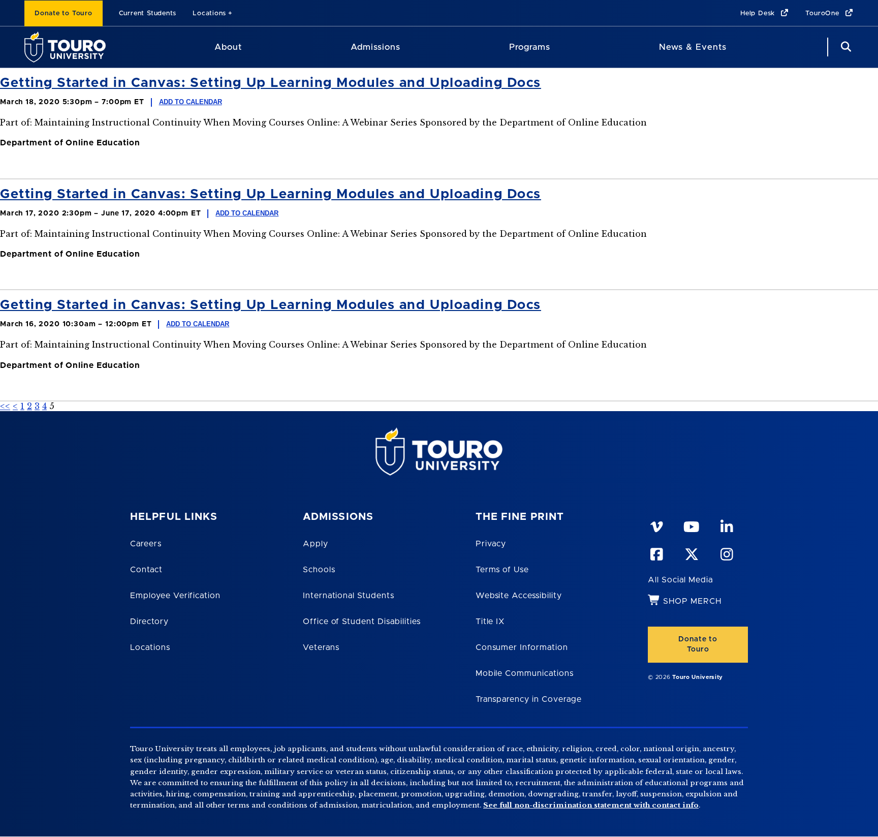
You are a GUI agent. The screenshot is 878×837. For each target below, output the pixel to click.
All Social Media (680, 580)
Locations (209, 13)
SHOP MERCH (692, 601)
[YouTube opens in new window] (691, 525)
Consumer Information (522, 647)
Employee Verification (175, 596)
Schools (319, 570)
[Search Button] (844, 47)
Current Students (147, 13)
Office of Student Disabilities (362, 621)
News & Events (693, 47)
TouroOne (823, 13)
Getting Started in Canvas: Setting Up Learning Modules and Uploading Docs (270, 82)
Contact (146, 570)
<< (5, 406)
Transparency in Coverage (529, 699)
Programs (529, 47)
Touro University (697, 677)
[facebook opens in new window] (656, 552)
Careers (146, 544)
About (228, 47)
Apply (315, 544)
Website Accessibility (519, 596)
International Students (348, 596)
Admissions (375, 47)
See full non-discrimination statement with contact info (591, 805)
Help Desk (758, 13)
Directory (149, 621)
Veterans (321, 647)
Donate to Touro (63, 13)
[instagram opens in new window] (726, 552)
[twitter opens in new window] (691, 552)
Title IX (490, 621)
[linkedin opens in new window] (726, 525)
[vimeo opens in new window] (656, 525)
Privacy (491, 544)
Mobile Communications (525, 673)
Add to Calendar (190, 102)
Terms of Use (502, 570)
